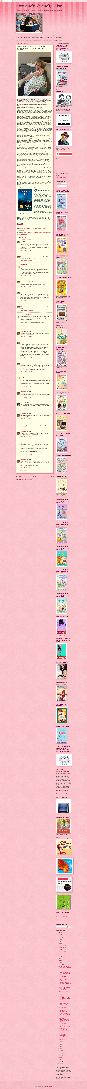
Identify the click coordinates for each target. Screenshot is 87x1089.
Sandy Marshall (24, 441)
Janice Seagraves (24, 314)
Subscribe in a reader (61, 177)
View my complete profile (62, 793)
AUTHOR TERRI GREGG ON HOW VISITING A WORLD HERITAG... (65, 1015)
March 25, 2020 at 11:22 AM (26, 336)
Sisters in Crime (60, 918)
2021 (59, 941)
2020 (59, 943)
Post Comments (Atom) (27, 479)
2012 (59, 1059)
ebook (19, 225)
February (61, 1039)
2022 (59, 939)
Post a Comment (23, 470)
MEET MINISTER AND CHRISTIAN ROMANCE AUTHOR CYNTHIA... (65, 967)
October (61, 949)
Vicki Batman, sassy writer (26, 291)
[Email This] (18, 230)
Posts (59, 183)
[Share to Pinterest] (23, 230)
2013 (59, 1057)
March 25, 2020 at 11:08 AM (26, 326)
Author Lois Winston (60, 914)
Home (35, 476)
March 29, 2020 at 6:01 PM (26, 467)
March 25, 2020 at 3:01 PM (26, 418)
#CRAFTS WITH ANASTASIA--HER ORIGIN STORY (63, 1035)
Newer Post (19, 476)
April (60, 962)
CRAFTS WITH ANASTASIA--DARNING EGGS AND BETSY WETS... (65, 1020)
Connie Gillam (23, 375)
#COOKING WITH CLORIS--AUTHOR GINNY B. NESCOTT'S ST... (64, 1004)
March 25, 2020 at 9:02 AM (26, 275)
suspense (19, 234)
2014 (59, 1055)
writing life (24, 234)
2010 (59, 1063)
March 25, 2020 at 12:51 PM (26, 371)
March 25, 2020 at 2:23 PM (26, 408)
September (61, 951)
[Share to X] (20, 230)
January (61, 1041)
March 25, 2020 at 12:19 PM (26, 357)
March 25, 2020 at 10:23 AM (26, 310)
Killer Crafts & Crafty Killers (39, 6)
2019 (59, 1044)
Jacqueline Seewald (25, 239)
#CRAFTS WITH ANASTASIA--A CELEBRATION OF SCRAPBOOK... (64, 1030)
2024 (59, 934)
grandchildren (42, 232)
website (19, 105)
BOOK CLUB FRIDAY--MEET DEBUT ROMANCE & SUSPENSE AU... (64, 1009)
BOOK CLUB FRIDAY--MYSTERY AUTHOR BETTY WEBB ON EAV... (65, 1025)
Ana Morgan (23, 402)
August (61, 954)
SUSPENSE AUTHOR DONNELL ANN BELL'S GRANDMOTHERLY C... (65, 984)
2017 (59, 1048)
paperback (20, 224)
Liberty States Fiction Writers (62, 916)
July (60, 956)
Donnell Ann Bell (29, 232)
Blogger (50, 1086)
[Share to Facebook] (22, 230)
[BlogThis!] (19, 230)
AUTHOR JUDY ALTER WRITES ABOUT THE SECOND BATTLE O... (64, 988)
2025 (59, 932)
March (60, 964)
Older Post (50, 476)
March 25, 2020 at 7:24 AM (26, 250)
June (60, 958)
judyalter (22, 264)
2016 (59, 1050)
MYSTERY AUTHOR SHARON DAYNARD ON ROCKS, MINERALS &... (65, 973)
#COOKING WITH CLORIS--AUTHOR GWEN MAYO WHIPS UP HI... (64, 998)
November (61, 947)
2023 (59, 937)
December (61, 945)
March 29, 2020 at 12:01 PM (26, 454)
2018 (59, 1046)
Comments (60, 186)
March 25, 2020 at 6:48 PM (26, 426)
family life (36, 232)
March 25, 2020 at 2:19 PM (26, 397)
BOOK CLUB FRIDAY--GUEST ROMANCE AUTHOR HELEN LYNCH (64, 978)
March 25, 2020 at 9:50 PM (26, 436)
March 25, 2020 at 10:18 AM (26, 300)
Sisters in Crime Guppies (62, 920)
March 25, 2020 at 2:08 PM (26, 386)
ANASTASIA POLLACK (63, 771)
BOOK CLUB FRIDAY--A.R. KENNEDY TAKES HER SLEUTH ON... (65, 993)
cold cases (23, 232)
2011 (59, 1061)
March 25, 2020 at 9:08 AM (26, 286)
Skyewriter (23, 341)
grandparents (48, 232)
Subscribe (64, 124)
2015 (59, 1052)
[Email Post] (48, 228)
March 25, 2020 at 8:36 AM (26, 260)
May (60, 960)
